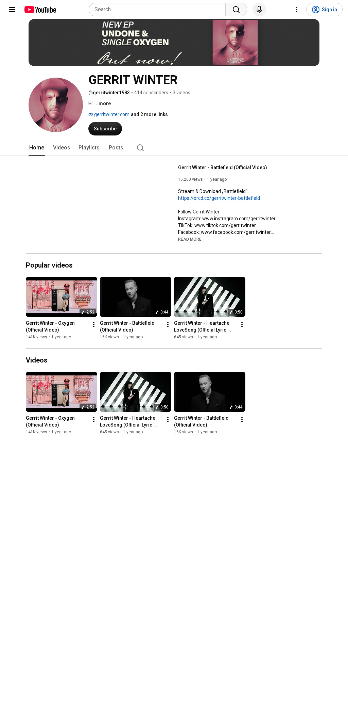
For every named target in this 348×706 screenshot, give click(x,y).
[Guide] (12, 9)
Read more (190, 239)
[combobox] (159, 9)
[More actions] (94, 324)
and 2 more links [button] (149, 114)
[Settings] (297, 9)
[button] (190, 239)
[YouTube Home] (40, 9)
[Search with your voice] (259, 9)
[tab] (37, 148)
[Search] (236, 9)
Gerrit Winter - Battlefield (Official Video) (222, 167)
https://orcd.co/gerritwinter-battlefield (219, 198)
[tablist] (174, 148)
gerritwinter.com (111, 114)
